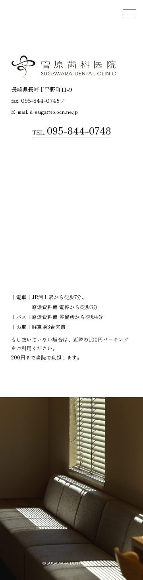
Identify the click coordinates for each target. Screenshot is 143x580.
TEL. (71, 130)
